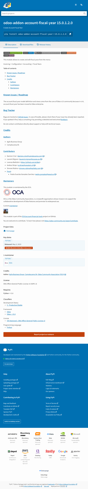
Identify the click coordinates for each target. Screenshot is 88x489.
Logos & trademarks (52, 388)
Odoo (9, 312)
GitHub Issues (23, 117)
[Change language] (82, 5)
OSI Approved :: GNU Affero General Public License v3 (26, 320)
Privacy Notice (50, 412)
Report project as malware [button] (44, 334)
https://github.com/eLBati (30, 162)
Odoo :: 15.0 (11, 314)
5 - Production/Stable (14, 305)
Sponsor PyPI (7, 412)
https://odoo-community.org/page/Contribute (61, 221)
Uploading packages (10, 383)
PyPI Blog (49, 380)
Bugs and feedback (9, 403)
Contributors (14, 85)
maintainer (13, 206)
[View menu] (76, 5)
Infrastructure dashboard (54, 383)
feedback (64, 119)
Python (9, 327)
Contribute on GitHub (10, 406)
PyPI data (8, 241)
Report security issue (52, 406)
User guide (7, 386)
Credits (9, 79)
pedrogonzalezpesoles (44, 174)
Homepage (10, 231)
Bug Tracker (11, 76)
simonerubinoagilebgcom (29, 168)
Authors (13, 82)
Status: (14, 359)
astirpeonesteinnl (25, 165)
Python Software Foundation (35, 355)
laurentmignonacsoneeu (29, 159)
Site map (46, 486)
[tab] (10, 45)
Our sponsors (50, 391)
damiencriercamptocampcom (30, 156)
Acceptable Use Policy (53, 415)
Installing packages (9, 380)
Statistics (49, 386)
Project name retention (11, 388)
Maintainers (14, 88)
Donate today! (8, 364)
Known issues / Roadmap (16, 73)
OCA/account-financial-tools (32, 216)
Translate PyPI (8, 409)
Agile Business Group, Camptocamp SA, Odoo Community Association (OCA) (36, 274)
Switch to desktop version (12, 421)
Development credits (10, 415)
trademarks (51, 484)
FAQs (5, 391)
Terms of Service (51, 403)
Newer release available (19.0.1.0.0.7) (19, 248)
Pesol (9, 171)
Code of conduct (51, 409)
